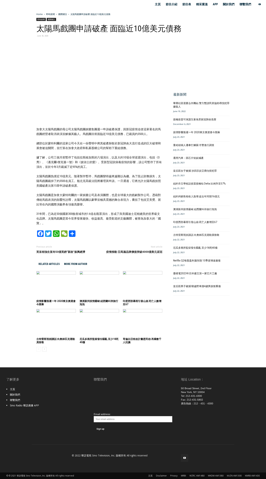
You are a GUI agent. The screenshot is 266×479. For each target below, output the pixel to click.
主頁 (158, 4)
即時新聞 (50, 14)
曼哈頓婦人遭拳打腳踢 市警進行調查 (193, 145)
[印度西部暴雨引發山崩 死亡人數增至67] (142, 284)
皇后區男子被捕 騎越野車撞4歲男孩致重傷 (197, 286)
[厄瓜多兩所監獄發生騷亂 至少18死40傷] (99, 322)
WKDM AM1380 (215, 475)
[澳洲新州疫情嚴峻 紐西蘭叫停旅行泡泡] (99, 284)
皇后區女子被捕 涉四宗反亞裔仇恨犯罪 (195, 170)
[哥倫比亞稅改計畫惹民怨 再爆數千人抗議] (142, 322)
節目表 (186, 4)
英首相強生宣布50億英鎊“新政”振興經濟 (60, 252)
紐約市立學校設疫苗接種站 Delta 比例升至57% (199, 183)
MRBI (183, 475)
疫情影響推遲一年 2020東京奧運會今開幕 (196, 132)
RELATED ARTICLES (49, 264)
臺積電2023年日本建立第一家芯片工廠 (195, 273)
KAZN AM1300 (234, 475)
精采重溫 (202, 4)
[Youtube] (259, 4)
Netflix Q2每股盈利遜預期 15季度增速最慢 (197, 260)
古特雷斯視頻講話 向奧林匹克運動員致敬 (196, 234)
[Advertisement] (200, 62)
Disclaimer (161, 475)
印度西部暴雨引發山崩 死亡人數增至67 (195, 222)
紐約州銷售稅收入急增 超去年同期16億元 (196, 196)
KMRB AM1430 (252, 475)
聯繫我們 (245, 4)
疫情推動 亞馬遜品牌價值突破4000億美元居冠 (134, 252)
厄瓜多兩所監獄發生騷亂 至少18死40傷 (195, 247)
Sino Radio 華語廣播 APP (24, 405)
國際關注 (62, 14)
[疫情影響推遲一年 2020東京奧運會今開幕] (56, 284)
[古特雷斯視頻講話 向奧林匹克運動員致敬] (56, 322)
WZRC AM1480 (196, 475)
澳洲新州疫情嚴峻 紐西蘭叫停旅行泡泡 (195, 209)
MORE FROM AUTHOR (75, 264)
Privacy (174, 475)
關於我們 (229, 4)
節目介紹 (171, 4)
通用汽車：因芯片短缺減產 (188, 157)
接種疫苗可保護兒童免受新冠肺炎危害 (194, 119)
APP (215, 4)
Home (39, 14)
